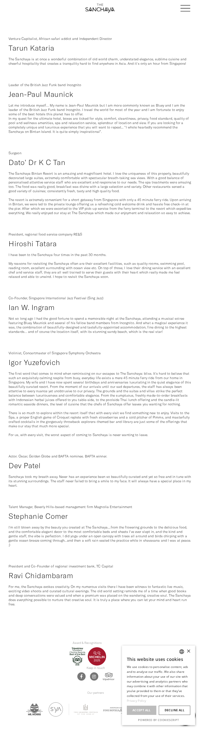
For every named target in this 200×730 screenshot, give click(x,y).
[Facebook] (81, 676)
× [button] (188, 651)
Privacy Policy (136, 701)
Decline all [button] (174, 710)
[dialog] (158, 685)
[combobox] (181, 651)
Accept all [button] (141, 710)
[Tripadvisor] (108, 676)
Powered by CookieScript (158, 720)
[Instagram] (94, 676)
